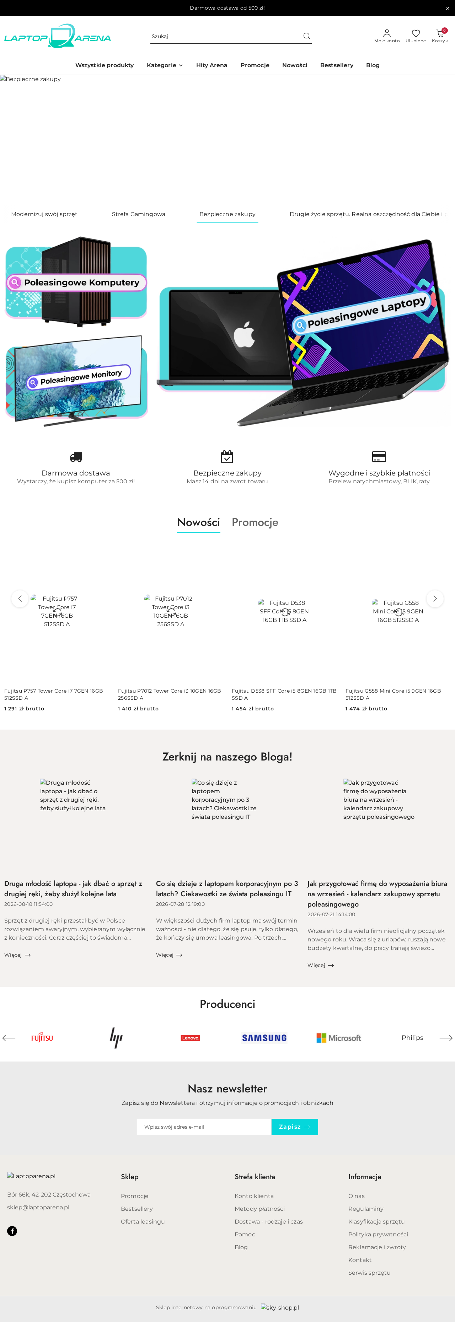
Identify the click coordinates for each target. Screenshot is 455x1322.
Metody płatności (260, 1208)
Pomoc (245, 1234)
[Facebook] (12, 1231)
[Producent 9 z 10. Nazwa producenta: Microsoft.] (338, 1038)
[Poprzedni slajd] (15, 140)
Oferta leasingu (143, 1221)
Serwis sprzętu (369, 1272)
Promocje (135, 1196)
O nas (356, 1196)
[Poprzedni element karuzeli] (9, 1038)
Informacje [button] (364, 1177)
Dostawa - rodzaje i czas (269, 1221)
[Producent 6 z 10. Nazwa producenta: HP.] (116, 1038)
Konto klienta (254, 1196)
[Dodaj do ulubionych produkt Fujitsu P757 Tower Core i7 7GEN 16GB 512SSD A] (101, 549)
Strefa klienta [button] (255, 1177)
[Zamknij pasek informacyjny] (447, 8)
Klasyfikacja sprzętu (376, 1221)
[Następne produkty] (435, 598)
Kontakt (360, 1260)
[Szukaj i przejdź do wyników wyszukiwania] (307, 36)
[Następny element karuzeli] (446, 1038)
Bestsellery (137, 1208)
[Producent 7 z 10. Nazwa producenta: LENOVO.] (191, 1038)
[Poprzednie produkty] (20, 598)
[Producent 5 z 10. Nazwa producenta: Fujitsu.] (42, 1038)
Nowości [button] (198, 522)
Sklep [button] (130, 1177)
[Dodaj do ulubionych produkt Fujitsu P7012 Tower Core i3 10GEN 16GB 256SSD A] (215, 549)
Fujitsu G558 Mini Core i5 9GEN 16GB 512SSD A (393, 694)
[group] (227, 140)
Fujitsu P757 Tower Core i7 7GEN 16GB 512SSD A (53, 694)
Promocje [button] (255, 522)
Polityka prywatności (378, 1234)
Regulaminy (366, 1208)
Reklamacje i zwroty (377, 1247)
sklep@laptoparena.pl (38, 1207)
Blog (241, 1247)
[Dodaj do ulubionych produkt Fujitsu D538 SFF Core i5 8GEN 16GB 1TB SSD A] (328, 549)
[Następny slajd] (439, 140)
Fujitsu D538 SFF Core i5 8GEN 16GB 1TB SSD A (284, 694)
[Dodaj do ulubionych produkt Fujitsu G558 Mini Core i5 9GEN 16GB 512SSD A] (442, 549)
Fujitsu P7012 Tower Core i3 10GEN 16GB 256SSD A (169, 694)
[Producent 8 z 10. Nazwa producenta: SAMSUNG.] (264, 1038)
